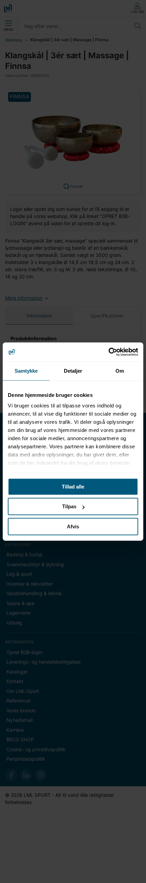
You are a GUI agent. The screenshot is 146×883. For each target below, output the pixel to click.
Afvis (73, 526)
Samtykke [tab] (26, 371)
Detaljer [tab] (73, 371)
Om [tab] (119, 371)
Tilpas (69, 506)
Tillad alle (73, 487)
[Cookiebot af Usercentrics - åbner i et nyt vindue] (108, 351)
